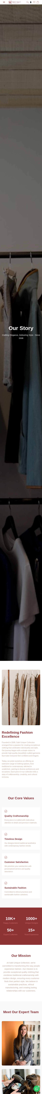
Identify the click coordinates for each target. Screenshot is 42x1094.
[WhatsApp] (36, 1089)
